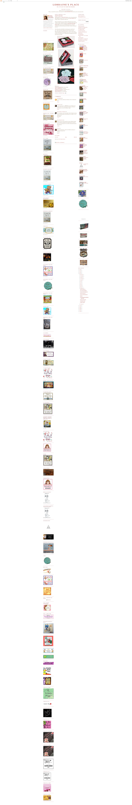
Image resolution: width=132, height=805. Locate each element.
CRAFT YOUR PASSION (58, 90)
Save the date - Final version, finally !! (85, 145)
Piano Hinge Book (80, 34)
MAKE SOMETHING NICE (68, 11)
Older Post (75, 137)
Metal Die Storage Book (81, 28)
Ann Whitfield (59, 98)
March (81, 286)
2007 (80, 309)
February (81, 288)
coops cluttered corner (82, 79)
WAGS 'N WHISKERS (58, 88)
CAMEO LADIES (82, 302)
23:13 (58, 102)
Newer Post (56, 137)
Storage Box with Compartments (82, 27)
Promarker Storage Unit (81, 30)
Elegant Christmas (85, 176)
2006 (80, 311)
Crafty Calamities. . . (82, 143)
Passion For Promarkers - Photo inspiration (85, 81)
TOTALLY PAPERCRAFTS (58, 87)
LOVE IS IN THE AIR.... (83, 299)
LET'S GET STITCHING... (83, 290)
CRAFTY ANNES (57, 91)
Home (66, 137)
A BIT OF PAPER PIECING (84, 294)
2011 (80, 273)
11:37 (58, 117)
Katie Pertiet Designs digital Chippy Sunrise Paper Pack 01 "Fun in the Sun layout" (85, 48)
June (81, 282)
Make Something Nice (81, 15)
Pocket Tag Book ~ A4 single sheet (83, 38)
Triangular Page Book (81, 41)
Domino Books (80, 33)
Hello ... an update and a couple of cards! (85, 113)
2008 (80, 308)
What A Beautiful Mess (82, 45)
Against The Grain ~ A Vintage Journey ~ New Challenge (85, 88)
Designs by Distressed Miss (83, 169)
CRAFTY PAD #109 (58, 15)
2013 (80, 270)
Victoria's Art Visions (82, 156)
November (81, 276)
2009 (80, 307)
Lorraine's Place (66, 4)
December (81, 274)
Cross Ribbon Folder (81, 29)
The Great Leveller (82, 175)
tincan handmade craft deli (83, 150)
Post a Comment (57, 135)
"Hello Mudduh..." (85, 138)
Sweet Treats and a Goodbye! (85, 164)
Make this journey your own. (85, 119)
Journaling (84, 53)
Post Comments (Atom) (62, 139)
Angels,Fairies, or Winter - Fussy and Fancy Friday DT (85, 132)
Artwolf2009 (81, 52)
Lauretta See (59, 104)
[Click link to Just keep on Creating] (48, 531)
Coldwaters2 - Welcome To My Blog (83, 66)
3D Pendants (85, 99)
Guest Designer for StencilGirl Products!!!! (85, 158)
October (81, 277)
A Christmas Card (85, 183)
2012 (80, 272)
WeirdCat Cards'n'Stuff (82, 182)
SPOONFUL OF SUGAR (58, 89)
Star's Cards (81, 130)
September (81, 278)
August (81, 280)
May (81, 284)
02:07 (58, 109)
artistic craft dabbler (82, 85)
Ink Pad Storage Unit (81, 26)
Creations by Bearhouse (82, 111)
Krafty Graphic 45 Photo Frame (85, 170)
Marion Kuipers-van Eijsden (61, 111)
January (81, 304)
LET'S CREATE (81, 105)
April (81, 285)
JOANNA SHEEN (71, 18)
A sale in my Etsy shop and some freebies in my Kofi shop (85, 75)
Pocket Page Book (80, 37)
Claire (58, 128)
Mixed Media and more (82, 98)
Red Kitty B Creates (82, 124)
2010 (80, 305)
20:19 (58, 133)
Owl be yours (85, 93)
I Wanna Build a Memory (83, 92)
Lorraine (50, 15)
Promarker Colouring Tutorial (82, 31)
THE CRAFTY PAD (64, 17)
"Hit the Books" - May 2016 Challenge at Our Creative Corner (85, 152)
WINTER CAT (85, 67)
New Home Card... (85, 60)
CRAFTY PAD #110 (82, 289)
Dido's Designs (81, 59)
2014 (80, 269)
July (81, 281)
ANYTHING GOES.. (82, 301)
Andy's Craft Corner (82, 137)
